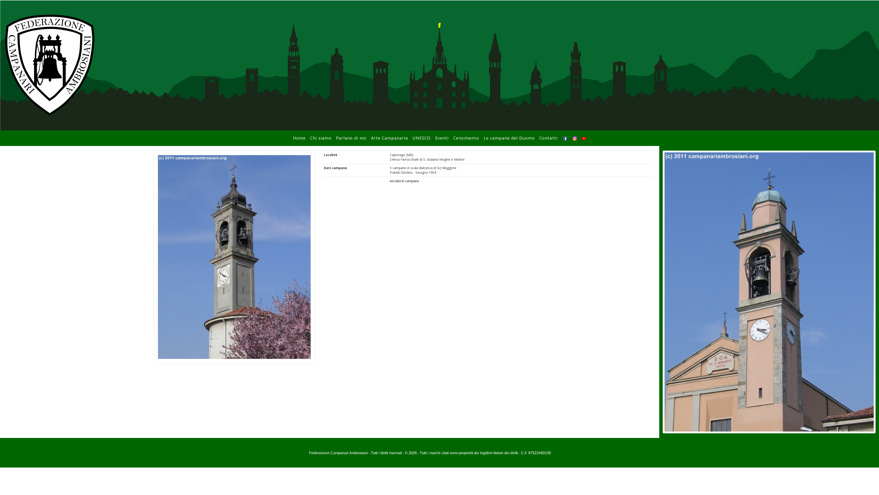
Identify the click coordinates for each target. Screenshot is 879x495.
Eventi (442, 138)
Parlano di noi (351, 138)
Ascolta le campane (404, 181)
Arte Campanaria (389, 138)
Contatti (548, 138)
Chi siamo (320, 138)
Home (299, 138)
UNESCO (421, 138)
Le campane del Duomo (509, 138)
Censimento (466, 138)
